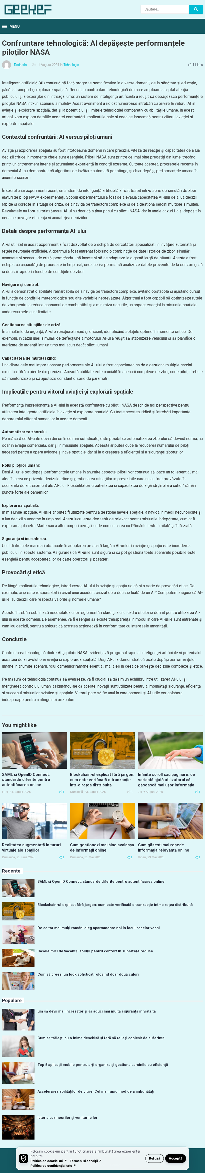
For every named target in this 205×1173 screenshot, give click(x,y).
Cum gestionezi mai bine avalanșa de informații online (102, 848)
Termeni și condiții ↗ (86, 1161)
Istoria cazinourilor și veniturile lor (68, 1118)
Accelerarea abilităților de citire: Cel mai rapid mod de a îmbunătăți (96, 1091)
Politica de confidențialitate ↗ (53, 1165)
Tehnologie (71, 65)
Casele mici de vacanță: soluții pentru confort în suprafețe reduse (95, 951)
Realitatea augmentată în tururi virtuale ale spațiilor (31, 848)
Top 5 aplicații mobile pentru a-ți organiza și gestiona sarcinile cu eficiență (103, 1065)
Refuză (154, 1158)
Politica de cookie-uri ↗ (48, 1161)
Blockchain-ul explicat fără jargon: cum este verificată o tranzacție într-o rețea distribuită (102, 779)
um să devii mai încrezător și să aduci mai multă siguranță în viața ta (97, 1011)
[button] (11, 26)
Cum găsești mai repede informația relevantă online (163, 848)
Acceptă (175, 1158)
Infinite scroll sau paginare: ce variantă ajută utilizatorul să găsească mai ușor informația (166, 779)
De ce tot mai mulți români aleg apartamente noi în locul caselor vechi (99, 928)
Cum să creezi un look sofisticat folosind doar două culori (88, 974)
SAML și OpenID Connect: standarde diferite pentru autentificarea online (26, 779)
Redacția (20, 65)
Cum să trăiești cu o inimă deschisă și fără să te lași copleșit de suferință (101, 1038)
